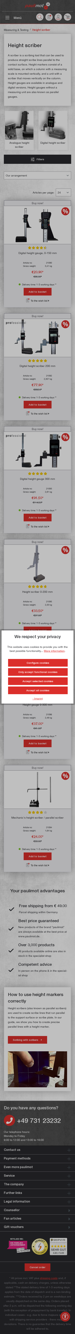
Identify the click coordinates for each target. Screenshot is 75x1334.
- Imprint (37, 698)
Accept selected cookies (37, 681)
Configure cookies (38, 662)
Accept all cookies (37, 690)
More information (54, 650)
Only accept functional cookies (38, 672)
